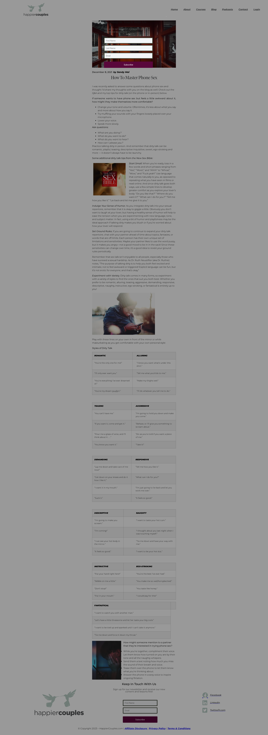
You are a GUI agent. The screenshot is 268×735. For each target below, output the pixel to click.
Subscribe (128, 65)
